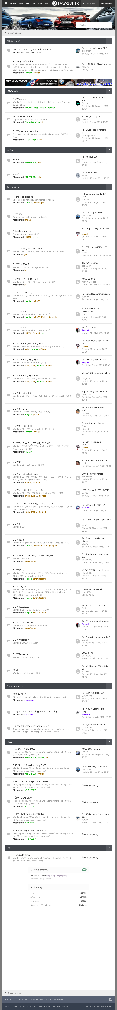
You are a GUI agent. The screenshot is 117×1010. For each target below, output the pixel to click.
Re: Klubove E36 (90, 157)
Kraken (44, 317)
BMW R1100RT (88, 653)
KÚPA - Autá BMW (22, 797)
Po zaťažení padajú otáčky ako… (94, 424)
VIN (46, 3)
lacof (84, 525)
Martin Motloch (89, 282)
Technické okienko (23, 196)
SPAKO (85, 544)
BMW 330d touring (91, 749)
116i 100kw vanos (90, 263)
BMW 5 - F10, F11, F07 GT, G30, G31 (32, 443)
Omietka (17, 1006)
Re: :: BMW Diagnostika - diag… (93, 710)
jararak (27, 220)
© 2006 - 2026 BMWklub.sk (99, 1006)
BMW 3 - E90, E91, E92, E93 (28, 343)
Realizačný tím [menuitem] (31, 999)
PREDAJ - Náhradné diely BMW (29, 765)
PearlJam (86, 671)
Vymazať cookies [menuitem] (15, 999)
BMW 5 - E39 (20, 408)
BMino (85, 752)
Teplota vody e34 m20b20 (94, 391)
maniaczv (86, 119)
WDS (40, 3)
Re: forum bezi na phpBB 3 (94, 48)
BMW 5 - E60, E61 (22, 426)
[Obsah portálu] (39, 18)
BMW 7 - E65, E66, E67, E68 (28, 490)
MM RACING (19, 694)
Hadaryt (83, 905)
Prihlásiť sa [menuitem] (107, 3)
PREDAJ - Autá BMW (24, 748)
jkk (40, 139)
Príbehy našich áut (23, 61)
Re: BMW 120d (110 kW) (93, 693)
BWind (85, 640)
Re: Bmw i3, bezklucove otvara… (93, 539)
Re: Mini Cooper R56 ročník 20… (95, 667)
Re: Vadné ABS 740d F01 (93, 505)
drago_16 (86, 378)
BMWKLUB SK (13, 41)
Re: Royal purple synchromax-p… (96, 555)
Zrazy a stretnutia (22, 116)
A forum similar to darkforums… (90, 310)
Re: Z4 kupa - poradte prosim (96, 621)
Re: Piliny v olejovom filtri (94, 359)
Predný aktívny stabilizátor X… (96, 766)
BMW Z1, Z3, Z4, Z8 (23, 622)
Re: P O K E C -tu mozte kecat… (93, 99)
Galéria (10, 150)
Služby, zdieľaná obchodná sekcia (31, 726)
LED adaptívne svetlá (92, 589)
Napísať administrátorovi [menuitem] (51, 999)
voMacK (29, 72)
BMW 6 (17, 461)
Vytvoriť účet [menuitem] (90, 3)
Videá (16, 174)
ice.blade (28, 714)
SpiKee (85, 493)
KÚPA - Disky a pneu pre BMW (29, 830)
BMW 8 (17, 523)
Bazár (9, 742)
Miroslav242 (88, 476)
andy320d (86, 199)
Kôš (8, 848)
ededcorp (86, 655)
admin (85, 314)
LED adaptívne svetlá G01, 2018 (94, 195)
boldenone (87, 559)
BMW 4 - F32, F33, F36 (25, 375)
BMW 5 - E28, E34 (23, 392)
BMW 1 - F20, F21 (22, 264)
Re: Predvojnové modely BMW (96, 637)
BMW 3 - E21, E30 (22, 292)
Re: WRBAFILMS (89, 172)
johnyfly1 (53, 317)
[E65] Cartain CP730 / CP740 (95, 490)
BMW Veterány (21, 639)
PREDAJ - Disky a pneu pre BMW (30, 781)
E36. (84, 159)
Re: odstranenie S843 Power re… (95, 342)
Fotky (16, 159)
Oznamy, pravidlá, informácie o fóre (32, 49)
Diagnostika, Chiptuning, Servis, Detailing (35, 711)
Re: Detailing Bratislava (92, 212)
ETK (27, 3)
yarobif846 (87, 695)
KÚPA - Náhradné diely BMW (28, 814)
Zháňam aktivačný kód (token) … (96, 374)
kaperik (85, 296)
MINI (15, 670)
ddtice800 (87, 727)
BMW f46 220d (89, 279)
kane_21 (86, 429)
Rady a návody (14, 187)
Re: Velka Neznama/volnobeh (96, 294)
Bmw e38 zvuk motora (92, 474)
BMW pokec (12, 91)
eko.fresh (86, 51)
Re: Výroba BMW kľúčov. (93, 724)
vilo (42, 122)
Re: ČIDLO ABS (89, 327)
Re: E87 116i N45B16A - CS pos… (94, 248)
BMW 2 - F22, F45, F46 (25, 279)
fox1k (35, 237)
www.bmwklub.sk (32, 52)
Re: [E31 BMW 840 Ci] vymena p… (96, 521)
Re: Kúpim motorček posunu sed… (95, 815)
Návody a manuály (22, 231)
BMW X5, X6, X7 (21, 606)
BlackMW (29, 122)
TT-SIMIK (86, 507)
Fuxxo (85, 103)
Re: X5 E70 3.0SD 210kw (93, 605)
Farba (25, 1006)
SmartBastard (30, 561)
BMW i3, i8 (19, 539)
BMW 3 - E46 (20, 327)
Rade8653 (87, 573)
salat (27, 349)
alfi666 (37, 72)
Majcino (85, 67)
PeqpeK (85, 330)
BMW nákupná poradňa (25, 131)
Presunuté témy (21, 855)
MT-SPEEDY (30, 162)
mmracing (29, 700)
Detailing (18, 214)
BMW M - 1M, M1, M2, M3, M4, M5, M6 (33, 555)
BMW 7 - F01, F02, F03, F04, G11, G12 (33, 503)
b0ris (33, 365)
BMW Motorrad (21, 654)
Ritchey (85, 413)
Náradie (33, 1006)
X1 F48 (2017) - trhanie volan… (96, 570)
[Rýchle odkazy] (5, 3)
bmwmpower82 (89, 135)
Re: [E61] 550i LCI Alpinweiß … (96, 64)
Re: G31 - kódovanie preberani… (91, 443)
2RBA (84, 175)
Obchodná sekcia (15, 686)
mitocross (86, 215)
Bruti (84, 608)
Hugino (43, 107)
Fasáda (8, 1006)
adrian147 (86, 266)
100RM (28, 482)
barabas (28, 107)
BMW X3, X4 (20, 586)
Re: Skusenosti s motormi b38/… (94, 131)
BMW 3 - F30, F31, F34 (25, 359)
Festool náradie (60, 1006)
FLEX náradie (45, 1006)
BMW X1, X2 (19, 570)
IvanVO (85, 252)
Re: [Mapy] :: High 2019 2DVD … (96, 229)
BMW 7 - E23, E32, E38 (25, 473)
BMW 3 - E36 (20, 311)
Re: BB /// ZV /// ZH (91, 116)
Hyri (84, 463)
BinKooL (36, 333)
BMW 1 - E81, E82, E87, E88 (27, 248)
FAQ (21, 3)
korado (85, 819)
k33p (36, 107)
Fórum (13, 3)
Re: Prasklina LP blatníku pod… (96, 460)
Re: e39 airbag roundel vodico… (93, 408)
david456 (86, 394)
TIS (33, 3)
